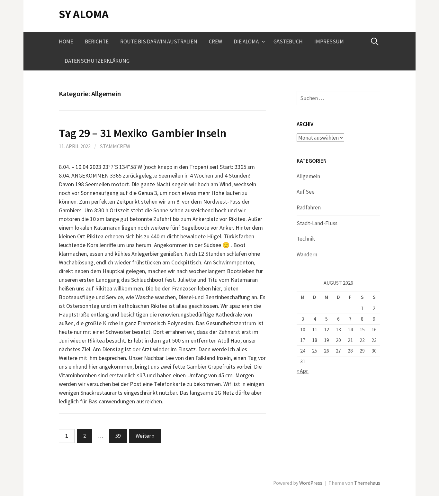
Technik (306, 238)
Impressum (329, 41)
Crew (215, 41)
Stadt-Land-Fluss (317, 223)
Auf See (306, 191)
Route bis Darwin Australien (158, 41)
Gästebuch (288, 41)
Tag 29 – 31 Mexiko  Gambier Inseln (142, 133)
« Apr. (303, 370)
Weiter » (145, 435)
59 (118, 435)
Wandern (307, 254)
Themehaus (367, 483)
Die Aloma (246, 41)
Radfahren (309, 207)
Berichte (97, 41)
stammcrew (115, 146)
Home (66, 41)
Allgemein (308, 176)
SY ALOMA (84, 14)
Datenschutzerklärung (97, 60)
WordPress (310, 483)
